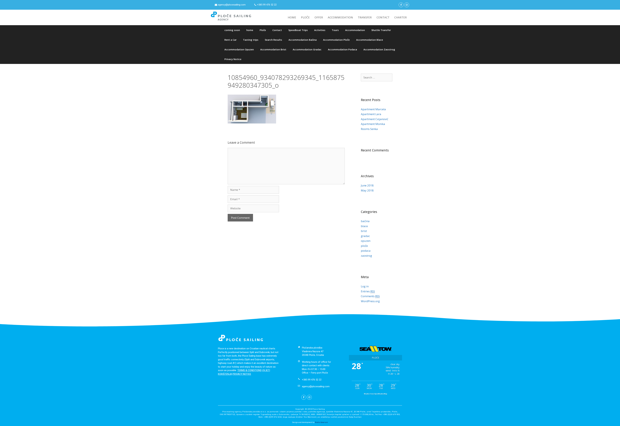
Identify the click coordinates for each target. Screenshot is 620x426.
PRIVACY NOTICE (241, 374)
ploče (364, 246)
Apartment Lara (371, 114)
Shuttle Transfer (381, 30)
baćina (365, 221)
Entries (368, 291)
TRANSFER (365, 17)
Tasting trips (250, 39)
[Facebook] (401, 4)
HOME (292, 17)
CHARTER (400, 17)
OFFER (319, 17)
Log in (365, 286)
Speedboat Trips (298, 30)
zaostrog (366, 255)
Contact (277, 30)
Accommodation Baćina (303, 39)
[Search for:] (376, 77)
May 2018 (367, 190)
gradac (365, 236)
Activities (319, 30)
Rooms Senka (369, 129)
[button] (230, 5)
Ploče (263, 30)
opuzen (365, 241)
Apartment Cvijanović (374, 119)
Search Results (273, 39)
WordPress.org (370, 301)
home (249, 30)
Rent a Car (230, 39)
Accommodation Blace (369, 39)
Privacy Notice (232, 59)
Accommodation (355, 30)
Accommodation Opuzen (239, 49)
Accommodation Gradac (307, 49)
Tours (335, 30)
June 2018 (367, 185)
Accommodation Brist (273, 49)
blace (364, 226)
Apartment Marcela (373, 109)
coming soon (232, 30)
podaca (366, 250)
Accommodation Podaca (342, 49)
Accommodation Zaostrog (379, 49)
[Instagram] (406, 4)
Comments (370, 296)
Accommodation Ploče (336, 39)
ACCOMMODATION (340, 17)
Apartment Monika (373, 124)
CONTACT (383, 17)
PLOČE (305, 17)
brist (364, 231)
